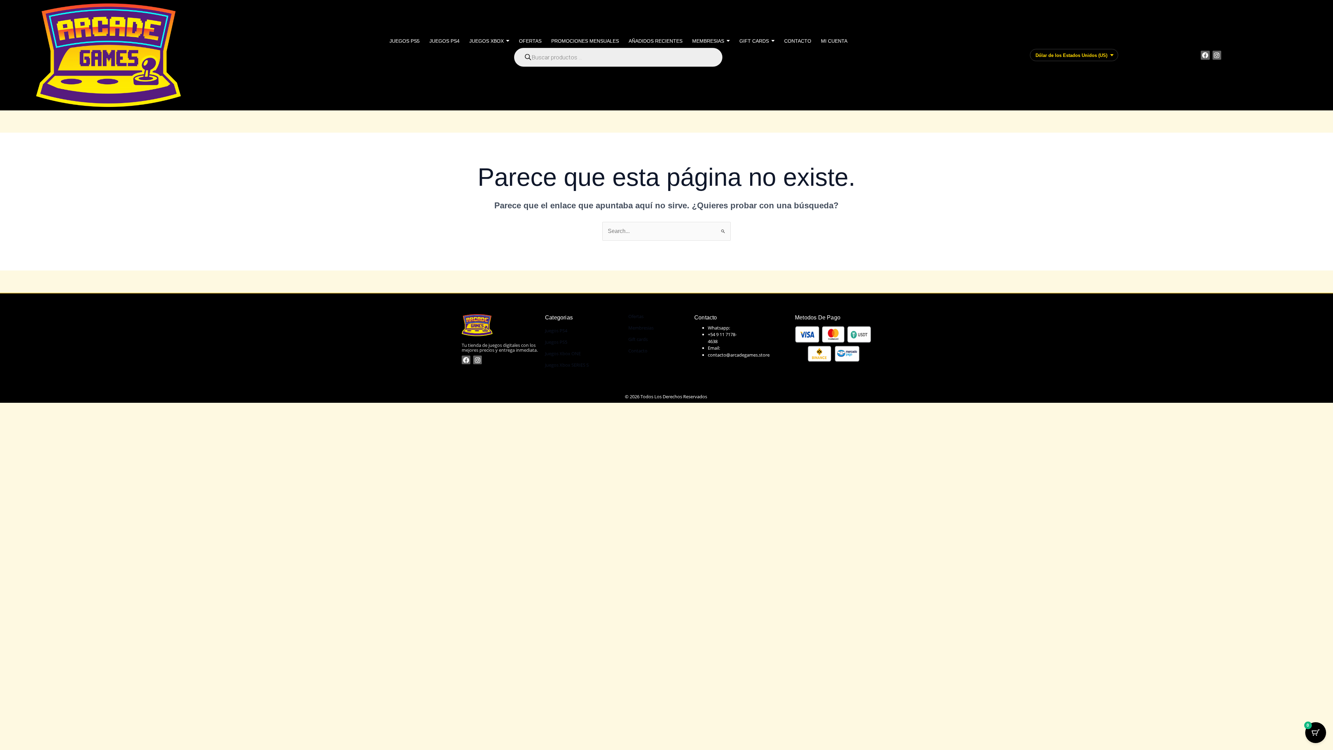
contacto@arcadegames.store (739, 355)
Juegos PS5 (556, 342)
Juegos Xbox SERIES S (567, 365)
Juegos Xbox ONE (563, 353)
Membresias (641, 328)
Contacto (637, 351)
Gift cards (638, 339)
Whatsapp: (719, 328)
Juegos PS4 (556, 330)
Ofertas (636, 316)
